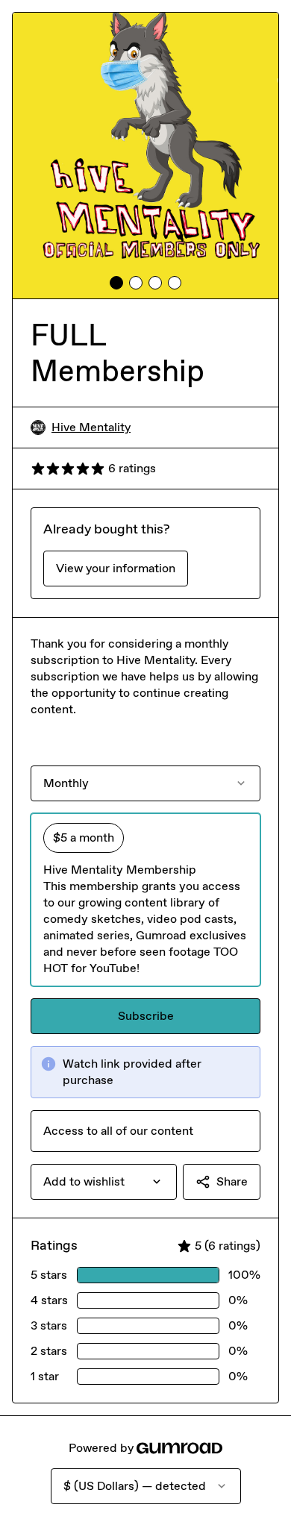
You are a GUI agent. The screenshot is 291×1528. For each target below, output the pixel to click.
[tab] (116, 282)
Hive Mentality (91, 427)
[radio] (145, 899)
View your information (115, 568)
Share (232, 1181)
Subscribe (146, 1016)
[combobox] (104, 1182)
